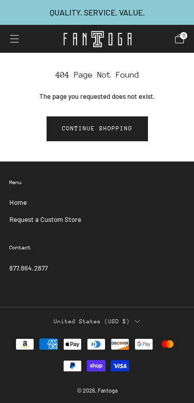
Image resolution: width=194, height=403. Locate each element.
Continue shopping (97, 128)
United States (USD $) (92, 321)
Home (18, 202)
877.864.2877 (28, 268)
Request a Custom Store (45, 219)
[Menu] (14, 39)
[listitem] (97, 12)
